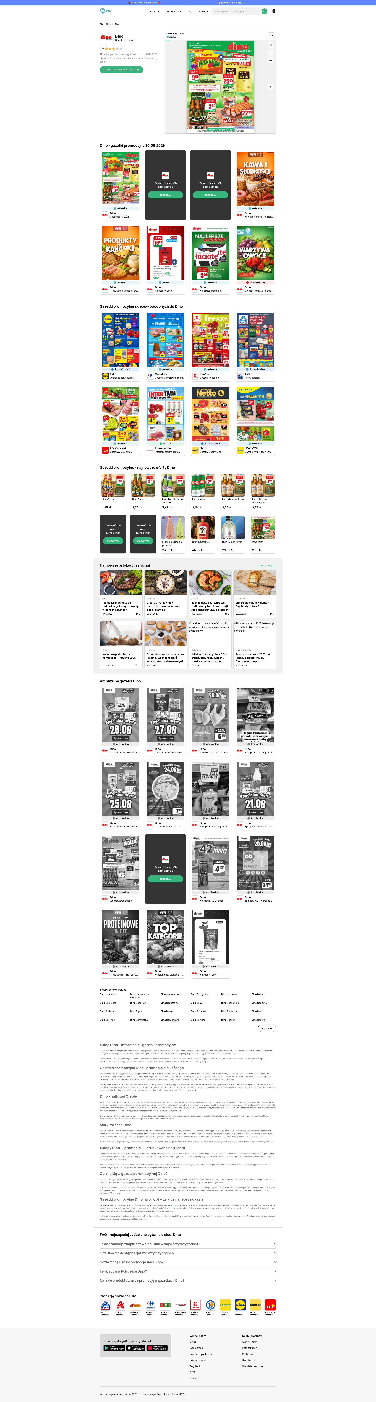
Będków (228, 1020)
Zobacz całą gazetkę (220, 129)
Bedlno (258, 1020)
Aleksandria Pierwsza (139, 996)
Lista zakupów (249, 1347)
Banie (167, 1011)
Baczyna (259, 1002)
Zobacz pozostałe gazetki (121, 69)
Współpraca (196, 1347)
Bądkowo (107, 1011)
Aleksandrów (170, 994)
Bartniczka (139, 1020)
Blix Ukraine (248, 1360)
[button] (188, 1243)
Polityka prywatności (201, 1354)
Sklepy (108, 24)
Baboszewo (170, 1002)
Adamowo (108, 994)
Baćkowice (230, 1002)
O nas (193, 1341)
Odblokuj (166, 194)
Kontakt (203, 11)
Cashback (247, 1354)
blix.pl (173, 1205)
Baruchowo (170, 1020)
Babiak (258, 994)
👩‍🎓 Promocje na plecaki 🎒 (144, 2)
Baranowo (229, 1011)
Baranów (198, 1011)
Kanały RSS (178, 1394)
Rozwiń (267, 1028)
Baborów (138, 1002)
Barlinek (107, 1020)
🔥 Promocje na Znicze (232, 2)
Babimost (108, 1002)
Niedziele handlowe (252, 1366)
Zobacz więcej (266, 565)
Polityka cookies (198, 1360)
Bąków (136, 1011)
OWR (192, 1372)
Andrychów (200, 994)
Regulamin (195, 1366)
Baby (196, 1002)
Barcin (258, 1011)
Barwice (198, 1020)
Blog (191, 11)
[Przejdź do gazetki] (271, 45)
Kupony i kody (249, 1341)
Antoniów (229, 994)
